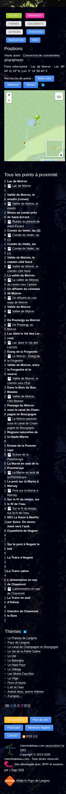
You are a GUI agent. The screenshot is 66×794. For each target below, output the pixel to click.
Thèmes (14, 23)
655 (5, 584)
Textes (30, 84)
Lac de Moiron (21, 185)
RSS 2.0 (31, 736)
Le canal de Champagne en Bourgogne (33, 647)
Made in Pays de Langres (32, 780)
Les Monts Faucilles (21, 673)
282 (5, 217)
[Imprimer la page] (18, 705)
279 (5, 369)
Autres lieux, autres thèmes (26, 691)
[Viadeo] (29, 705)
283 (5, 311)
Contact (12, 735)
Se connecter (16, 719)
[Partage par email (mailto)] (7, 705)
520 (5, 468)
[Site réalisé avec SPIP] (8, 764)
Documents (35, 23)
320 (5, 392)
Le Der (12, 656)
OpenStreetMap (49, 160)
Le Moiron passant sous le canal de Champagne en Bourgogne (22, 423)
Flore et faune (17, 682)
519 (5, 450)
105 (5, 549)
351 (5, 486)
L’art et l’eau (16, 687)
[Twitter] (25, 705)
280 (5, 235)
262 (5, 248)
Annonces (35, 15)
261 (5, 324)
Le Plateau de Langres (22, 638)
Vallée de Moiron (23, 311)
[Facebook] (11, 705)
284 (5, 199)
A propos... (15, 696)
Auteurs (14, 31)
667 (5, 535)
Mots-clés (44, 78)
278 (5, 356)
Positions (35, 31)
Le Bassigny (16, 660)
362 (5, 616)
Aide (35, 40)
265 (5, 262)
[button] (34, 120)
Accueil (14, 15)
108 (5, 602)
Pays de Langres (19, 642)
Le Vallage (14, 669)
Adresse (12, 84)
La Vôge (13, 678)
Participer (13, 727)
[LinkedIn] (15, 705)
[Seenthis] (22, 705)
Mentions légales (39, 727)
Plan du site (40, 719)
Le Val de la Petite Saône (24, 651)
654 (5, 504)
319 (5, 338)
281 (5, 186)
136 (5, 562)
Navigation (16, 40)
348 (5, 437)
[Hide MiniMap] (60, 155)
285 (5, 293)
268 (5, 410)
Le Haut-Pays (17, 665)
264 (5, 280)
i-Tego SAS (16, 770)
